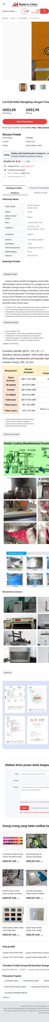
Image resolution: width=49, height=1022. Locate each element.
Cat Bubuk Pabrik (11, 980)
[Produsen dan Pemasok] (24, 4)
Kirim (24, 808)
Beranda (5, 18)
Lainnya (6, 997)
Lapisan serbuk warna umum (36, 952)
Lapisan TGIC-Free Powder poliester (14, 957)
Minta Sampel (43, 127)
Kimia (13, 18)
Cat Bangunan (34, 18)
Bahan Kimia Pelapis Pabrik (15, 986)
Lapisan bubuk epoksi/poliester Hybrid (36, 957)
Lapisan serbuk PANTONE (13, 952)
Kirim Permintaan (25, 121)
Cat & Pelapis (22, 18)
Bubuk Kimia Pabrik (31, 980)
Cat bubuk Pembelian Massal (16, 992)
